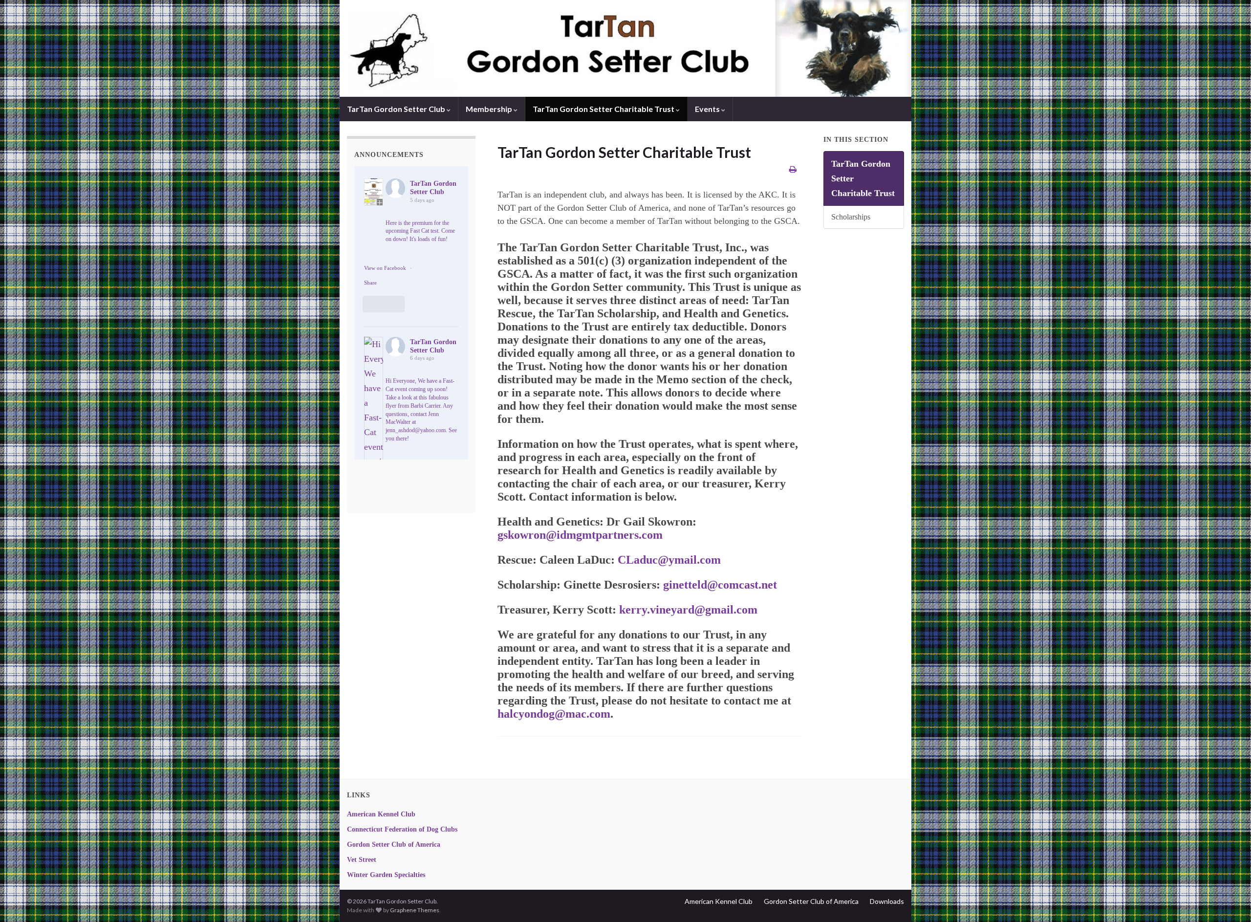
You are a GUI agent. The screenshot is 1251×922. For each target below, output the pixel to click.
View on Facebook (385, 268)
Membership (490, 108)
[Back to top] (1229, 900)
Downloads (887, 901)
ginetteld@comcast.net (720, 584)
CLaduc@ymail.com (669, 559)
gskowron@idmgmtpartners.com (580, 534)
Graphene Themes (414, 910)
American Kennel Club (381, 814)
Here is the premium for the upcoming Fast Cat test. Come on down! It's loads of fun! (420, 231)
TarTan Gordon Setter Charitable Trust (604, 108)
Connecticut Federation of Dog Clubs (402, 829)
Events (708, 108)
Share (370, 282)
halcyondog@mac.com (553, 713)
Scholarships (850, 217)
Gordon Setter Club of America (393, 844)
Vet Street (361, 859)
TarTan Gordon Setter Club (397, 108)
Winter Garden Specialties (386, 874)
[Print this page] (793, 169)
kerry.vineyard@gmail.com (688, 609)
